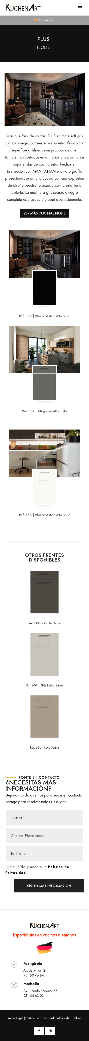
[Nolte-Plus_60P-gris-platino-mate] (44, 674)
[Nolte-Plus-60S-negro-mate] (44, 303)
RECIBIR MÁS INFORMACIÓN (48, 885)
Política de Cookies (68, 1018)
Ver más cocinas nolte (45, 213)
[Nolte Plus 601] (44, 453)
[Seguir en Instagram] (50, 1031)
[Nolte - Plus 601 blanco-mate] (44, 502)
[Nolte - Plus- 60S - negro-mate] (44, 254)
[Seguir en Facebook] (39, 1031)
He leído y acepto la (37, 869)
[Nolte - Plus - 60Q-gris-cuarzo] (44, 349)
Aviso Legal (15, 1018)
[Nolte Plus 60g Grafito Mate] (44, 612)
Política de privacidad (39, 1018)
